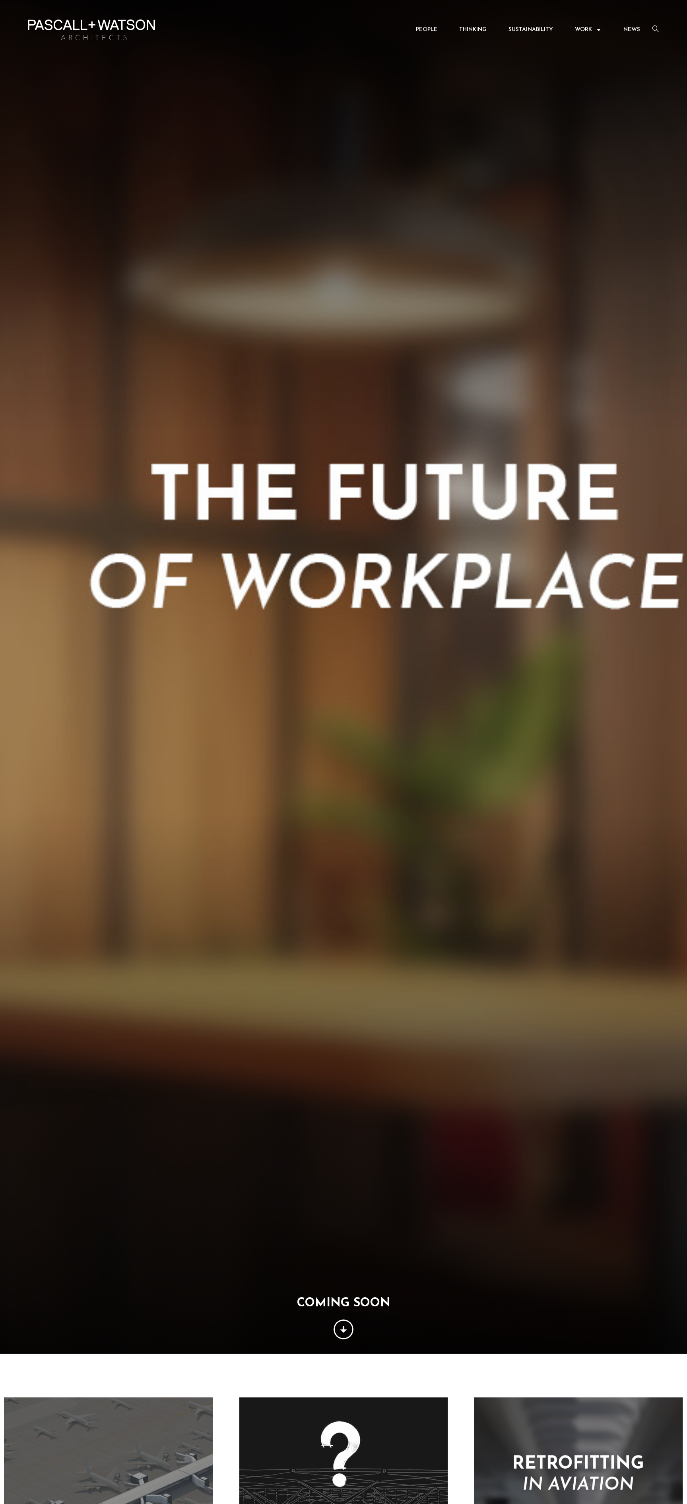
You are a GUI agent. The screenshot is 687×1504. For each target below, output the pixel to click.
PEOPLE (426, 30)
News (631, 30)
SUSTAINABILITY (530, 30)
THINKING (473, 30)
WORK (583, 30)
